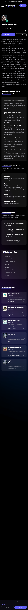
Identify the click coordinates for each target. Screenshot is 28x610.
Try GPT (7, 34)
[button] (2, 6)
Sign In (23, 6)
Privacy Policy (4, 604)
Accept (20, 607)
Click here (20, 1)
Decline (7, 607)
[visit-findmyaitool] (11, 6)
